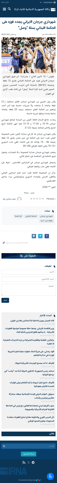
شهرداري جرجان (46, 216)
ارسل (5, 300)
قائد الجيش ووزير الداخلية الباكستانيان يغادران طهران (32, 321)
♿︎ (50, 476)
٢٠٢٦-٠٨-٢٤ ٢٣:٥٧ (46, 335)
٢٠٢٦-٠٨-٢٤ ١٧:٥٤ (46, 401)
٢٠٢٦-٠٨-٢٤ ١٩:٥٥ (46, 389)
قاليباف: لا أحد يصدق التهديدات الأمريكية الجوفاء (34, 363)
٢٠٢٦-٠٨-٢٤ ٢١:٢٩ (46, 366)
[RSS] (24, 462)
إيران (32, 192)
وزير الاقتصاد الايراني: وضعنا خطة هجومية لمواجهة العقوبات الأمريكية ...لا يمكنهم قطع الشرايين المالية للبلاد (29, 330)
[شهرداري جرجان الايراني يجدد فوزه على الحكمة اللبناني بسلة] (28, 55)
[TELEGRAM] (33, 462)
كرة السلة (18, 216)
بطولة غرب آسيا (47, 220)
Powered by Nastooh (27, 480)
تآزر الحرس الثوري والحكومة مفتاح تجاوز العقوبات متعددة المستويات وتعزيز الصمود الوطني (30, 419)
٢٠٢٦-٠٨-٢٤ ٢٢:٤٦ (46, 347)
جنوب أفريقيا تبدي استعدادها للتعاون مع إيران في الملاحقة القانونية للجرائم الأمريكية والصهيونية (30, 407)
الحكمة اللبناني (31, 216)
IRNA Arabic (32, 9)
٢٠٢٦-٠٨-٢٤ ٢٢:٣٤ (46, 359)
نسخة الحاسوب (28, 454)
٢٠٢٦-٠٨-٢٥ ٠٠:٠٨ (46, 324)
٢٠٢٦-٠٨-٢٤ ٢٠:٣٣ (46, 378)
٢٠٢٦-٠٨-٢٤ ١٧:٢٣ (46, 424)
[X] (29, 462)
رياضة (26, 192)
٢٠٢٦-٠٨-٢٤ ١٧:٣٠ (46, 413)
